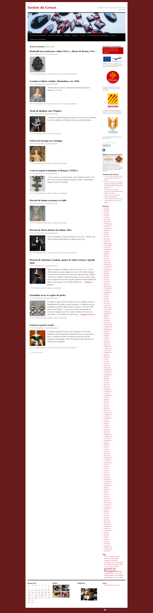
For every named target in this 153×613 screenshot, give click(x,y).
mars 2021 (106, 318)
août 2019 (106, 354)
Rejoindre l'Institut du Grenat (110, 164)
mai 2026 (106, 213)
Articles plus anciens (36, 352)
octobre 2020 (107, 328)
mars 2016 (106, 429)
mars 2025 (106, 238)
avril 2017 (106, 405)
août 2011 (106, 532)
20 (42, 595)
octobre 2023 (107, 268)
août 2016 (106, 419)
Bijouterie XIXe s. (41, 74)
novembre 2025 (108, 225)
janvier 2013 (107, 500)
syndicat (116, 577)
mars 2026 (106, 217)
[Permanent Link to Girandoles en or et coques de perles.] (37, 315)
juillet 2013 (107, 489)
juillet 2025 (107, 230)
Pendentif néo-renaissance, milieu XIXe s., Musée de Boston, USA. (62, 51)
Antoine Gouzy (107, 556)
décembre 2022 (108, 287)
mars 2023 (106, 281)
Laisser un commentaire (70, 74)
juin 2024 (106, 255)
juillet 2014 (107, 466)
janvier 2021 (107, 322)
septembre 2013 (108, 485)
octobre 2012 (107, 506)
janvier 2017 (107, 410)
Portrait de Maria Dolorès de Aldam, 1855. (51, 230)
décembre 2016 (108, 412)
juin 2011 (106, 536)
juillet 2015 (107, 444)
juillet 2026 (107, 210)
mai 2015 (106, 448)
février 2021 (107, 320)
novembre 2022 (108, 288)
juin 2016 (106, 423)
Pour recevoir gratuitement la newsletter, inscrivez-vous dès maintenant (111, 50)
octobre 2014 (107, 461)
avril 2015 (106, 449)
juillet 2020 (107, 333)
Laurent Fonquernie (52, 54)
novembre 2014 (108, 459)
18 (36, 595)
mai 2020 (106, 337)
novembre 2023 (108, 266)
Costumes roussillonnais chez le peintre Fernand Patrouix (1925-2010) (113, 191)
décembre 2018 (108, 369)
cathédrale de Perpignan (111, 560)
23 (29, 598)
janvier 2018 (107, 388)
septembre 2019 (108, 352)
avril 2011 (106, 539)
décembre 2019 (108, 346)
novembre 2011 (108, 526)
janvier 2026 (107, 221)
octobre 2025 (107, 227)
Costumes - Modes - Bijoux (54, 74)
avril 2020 (106, 339)
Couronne (115, 564)
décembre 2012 (108, 502)
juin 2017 (106, 401)
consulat (117, 562)
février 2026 (107, 219)
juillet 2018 (107, 378)
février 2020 (107, 343)
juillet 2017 (107, 399)
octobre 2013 (107, 483)
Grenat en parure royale (42, 325)
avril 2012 (106, 517)
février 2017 (107, 408)
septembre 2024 (108, 249)
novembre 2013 (108, 481)
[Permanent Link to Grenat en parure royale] (37, 345)
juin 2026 (106, 212)
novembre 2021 (108, 309)
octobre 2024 (107, 247)
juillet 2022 (107, 294)
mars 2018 (106, 384)
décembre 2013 (108, 479)
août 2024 (106, 251)
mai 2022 (106, 298)
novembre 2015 (108, 436)
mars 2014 (106, 474)
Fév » (33, 602)
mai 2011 (106, 537)
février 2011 (107, 543)
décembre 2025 (108, 223)
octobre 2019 (107, 350)
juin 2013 (106, 491)
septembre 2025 (108, 228)
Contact (113, 35)
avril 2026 (106, 215)
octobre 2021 (107, 311)
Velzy (121, 577)
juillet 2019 (107, 356)
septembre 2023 (108, 270)
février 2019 (107, 365)
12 (39, 593)
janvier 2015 (107, 455)
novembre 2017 (108, 391)
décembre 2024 (108, 243)
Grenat (117, 566)
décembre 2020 (108, 324)
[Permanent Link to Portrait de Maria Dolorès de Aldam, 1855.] (37, 250)
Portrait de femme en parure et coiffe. (48, 200)
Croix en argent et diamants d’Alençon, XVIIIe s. (54, 170)
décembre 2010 (108, 547)
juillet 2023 (107, 273)
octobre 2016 (107, 416)
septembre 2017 (108, 395)
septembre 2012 (108, 508)
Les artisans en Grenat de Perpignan (98, 35)
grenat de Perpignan (110, 569)
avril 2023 (106, 279)
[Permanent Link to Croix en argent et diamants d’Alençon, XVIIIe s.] (37, 191)
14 (45, 593)
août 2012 (106, 509)
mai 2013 (106, 493)
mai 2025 (106, 234)
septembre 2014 (108, 463)
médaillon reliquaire (109, 575)
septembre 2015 (108, 440)
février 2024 (107, 260)
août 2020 (106, 331)
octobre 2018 (107, 373)
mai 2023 (106, 277)
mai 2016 (106, 425)
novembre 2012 (108, 504)
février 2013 (107, 498)
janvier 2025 (107, 242)
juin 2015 (106, 446)
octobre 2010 (107, 551)
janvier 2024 (107, 262)
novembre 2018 (108, 371)
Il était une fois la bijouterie (38, 35)
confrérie (113, 562)
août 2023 (106, 272)
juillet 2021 (107, 315)
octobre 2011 (107, 528)
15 (49, 593)
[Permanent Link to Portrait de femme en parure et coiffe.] (37, 220)
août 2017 (106, 397)
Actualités (75, 35)
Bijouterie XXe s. (41, 347)
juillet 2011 (107, 534)
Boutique (67, 35)
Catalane (116, 558)
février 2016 (107, 431)
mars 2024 (106, 258)
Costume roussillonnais (55, 35)
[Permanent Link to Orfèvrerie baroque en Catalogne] (37, 161)
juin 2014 (106, 468)
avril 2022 (106, 300)
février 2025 (107, 240)
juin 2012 (106, 513)
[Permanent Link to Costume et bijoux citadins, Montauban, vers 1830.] (37, 101)
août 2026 (106, 208)
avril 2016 (106, 427)
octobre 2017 (107, 393)
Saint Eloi (111, 577)
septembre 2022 (108, 292)
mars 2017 (106, 406)
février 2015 (107, 453)
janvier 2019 (107, 367)
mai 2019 (106, 360)
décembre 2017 (108, 390)
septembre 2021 (108, 313)
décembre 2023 (108, 264)
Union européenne (117, 65)
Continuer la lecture (87, 314)
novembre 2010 (108, 549)
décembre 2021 (108, 307)
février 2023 (107, 283)
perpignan (120, 575)
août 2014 (106, 464)
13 (42, 593)
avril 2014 (106, 472)
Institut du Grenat (42, 7)
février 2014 (107, 476)
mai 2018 (106, 380)
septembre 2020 (108, 330)
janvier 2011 (107, 545)
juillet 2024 (107, 253)
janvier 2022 (107, 305)
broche (106, 558)
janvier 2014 (107, 478)
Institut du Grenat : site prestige (112, 585)
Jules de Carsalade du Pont (117, 573)
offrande (116, 575)
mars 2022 (106, 301)
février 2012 (107, 521)
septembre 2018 (108, 375)
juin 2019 (106, 358)
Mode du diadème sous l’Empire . (46, 111)
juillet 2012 (107, 511)
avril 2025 (106, 236)
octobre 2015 (107, 438)
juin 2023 (106, 275)
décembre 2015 (108, 434)
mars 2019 (106, 363)
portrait (106, 577)
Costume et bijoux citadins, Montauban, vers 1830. (55, 81)
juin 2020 (106, 335)
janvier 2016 (107, 433)
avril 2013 (106, 494)
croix (121, 564)
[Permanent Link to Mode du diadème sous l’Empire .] (37, 131)
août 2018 (106, 376)
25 (36, 598)
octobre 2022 (107, 290)
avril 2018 (106, 382)
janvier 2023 (107, 285)
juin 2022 (106, 296)
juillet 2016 (107, 421)
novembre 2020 (108, 326)
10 (32, 593)
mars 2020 (106, 341)
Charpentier (107, 562)
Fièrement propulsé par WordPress (115, 610)
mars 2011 (106, 541)
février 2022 (107, 303)
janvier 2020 (107, 345)
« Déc (29, 602)
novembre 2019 (108, 348)
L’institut (82, 35)
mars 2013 (106, 496)
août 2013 (106, 487)
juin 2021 (106, 316)
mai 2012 (106, 515)
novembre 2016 (108, 414)
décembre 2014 (108, 457)
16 (29, 595)
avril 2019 (106, 361)
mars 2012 (106, 519)
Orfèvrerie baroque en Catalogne (46, 140)
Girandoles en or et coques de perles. (48, 295)
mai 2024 (106, 257)
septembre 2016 (108, 418)
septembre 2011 (108, 530)
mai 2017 (106, 403)
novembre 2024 (108, 245)
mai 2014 (106, 470)
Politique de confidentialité (38, 39)
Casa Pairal (111, 558)
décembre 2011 (108, 524)
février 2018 (107, 386)
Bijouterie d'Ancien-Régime (44, 163)
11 (36, 593)
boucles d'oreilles (115, 556)
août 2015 (106, 442)
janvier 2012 (107, 523)
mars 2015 (106, 451)
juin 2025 (106, 232)
